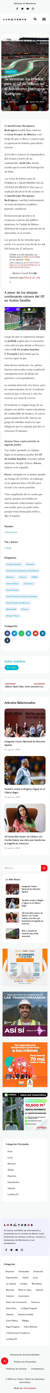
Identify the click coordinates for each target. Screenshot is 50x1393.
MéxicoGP (11, 609)
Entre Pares (11, 1308)
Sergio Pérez (12, 616)
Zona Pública (12, 1321)
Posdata (24, 1284)
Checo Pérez (12, 584)
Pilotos (24, 609)
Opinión (11, 1188)
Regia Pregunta (13, 1327)
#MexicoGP (29, 257)
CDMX (34, 577)
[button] (35, 19)
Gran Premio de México (17, 603)
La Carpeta (11, 1284)
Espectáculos (14, 1182)
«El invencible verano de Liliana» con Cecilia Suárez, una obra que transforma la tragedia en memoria (24, 840)
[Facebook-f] (17, 8)
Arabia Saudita (13, 564)
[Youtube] (27, 8)
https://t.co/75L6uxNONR (22, 265)
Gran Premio (12, 590)
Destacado (38, 1271)
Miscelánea (37, 1284)
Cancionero (23, 1296)
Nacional (12, 1164)
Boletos (10, 577)
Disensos (35, 1302)
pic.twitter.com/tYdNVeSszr (25, 266)
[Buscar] (44, 868)
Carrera (22, 577)
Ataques (30, 564)
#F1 (38, 263)
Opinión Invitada (25, 1314)
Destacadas (24, 1271)
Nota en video (24, 1290)
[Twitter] (22, 8)
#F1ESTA (31, 263)
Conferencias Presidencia (18, 1333)
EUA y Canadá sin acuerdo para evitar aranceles (30, 933)
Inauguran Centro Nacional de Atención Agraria (31, 889)
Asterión (10, 1296)
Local (10, 1158)
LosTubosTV (13, 1194)
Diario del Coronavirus (16, 1302)
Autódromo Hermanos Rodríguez (22, 571)
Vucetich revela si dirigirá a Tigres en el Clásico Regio (32, 903)
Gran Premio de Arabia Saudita (21, 596)
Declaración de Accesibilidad (24, 1355)
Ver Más (12, 667)
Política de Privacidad (25, 1362)
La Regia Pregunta (29, 1308)
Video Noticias (30, 1327)
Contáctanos (37, 1369)
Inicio (10, 1151)
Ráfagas (25, 1321)
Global (11, 1170)
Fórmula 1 (29, 584)
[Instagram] (33, 8)
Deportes (10, 72)
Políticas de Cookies (16, 1369)
